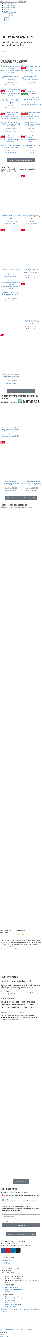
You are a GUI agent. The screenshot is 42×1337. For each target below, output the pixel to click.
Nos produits (5, 1260)
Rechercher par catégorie (14, 504)
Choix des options (10, 85)
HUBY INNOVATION (12, 1329)
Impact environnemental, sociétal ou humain (19, 397)
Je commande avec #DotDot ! (11, 436)
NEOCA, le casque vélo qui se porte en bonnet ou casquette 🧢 (11, 216)
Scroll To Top (4, 1336)
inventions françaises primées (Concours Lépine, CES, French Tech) (20, 170)
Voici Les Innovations (20, 402)
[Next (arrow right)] (3, 1334)
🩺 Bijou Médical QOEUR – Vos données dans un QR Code (31, 321)
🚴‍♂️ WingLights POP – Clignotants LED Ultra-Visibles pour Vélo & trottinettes (31, 77)
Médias (7, 1292)
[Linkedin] (13, 1250)
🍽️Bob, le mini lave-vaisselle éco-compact (11, 270)
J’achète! (31, 85)
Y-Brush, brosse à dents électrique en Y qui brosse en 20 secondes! (11, 77)
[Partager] (3, 1332)
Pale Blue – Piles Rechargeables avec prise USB (10, 483)
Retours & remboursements (13, 1299)
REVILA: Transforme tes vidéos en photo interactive (31, 98)
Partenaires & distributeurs (13, 1290)
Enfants (6, 19)
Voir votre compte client (12, 1297)
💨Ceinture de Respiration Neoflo (31, 146)
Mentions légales (10, 1307)
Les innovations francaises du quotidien (16, 506)
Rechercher (22, 1)
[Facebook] (3, 1250)
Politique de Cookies (11, 1303)
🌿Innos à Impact (9, 7)
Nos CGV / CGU (10, 1301)
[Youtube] (8, 1250)
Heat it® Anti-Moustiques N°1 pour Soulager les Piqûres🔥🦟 (31, 216)
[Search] (30, 12)
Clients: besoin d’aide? (12, 1288)
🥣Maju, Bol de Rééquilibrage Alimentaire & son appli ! (10, 146)
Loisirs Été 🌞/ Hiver (10, 5)
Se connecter (8, 24)
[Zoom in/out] (6, 1332)
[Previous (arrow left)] (1, 1334)
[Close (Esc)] (1, 1332)
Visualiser (19, 67)
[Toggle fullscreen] (4, 1332)
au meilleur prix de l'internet (11, 62)
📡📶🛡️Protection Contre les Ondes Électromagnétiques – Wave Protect (10, 376)
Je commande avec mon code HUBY (31, 105)
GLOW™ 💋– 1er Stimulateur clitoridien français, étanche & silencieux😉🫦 (10, 124)
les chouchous (8, 3)
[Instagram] (18, 1250)
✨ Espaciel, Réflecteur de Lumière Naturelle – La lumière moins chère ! (31, 483)
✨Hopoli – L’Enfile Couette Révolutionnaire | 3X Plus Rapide (10, 101)
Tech (5, 21)
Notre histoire (6, 1263)
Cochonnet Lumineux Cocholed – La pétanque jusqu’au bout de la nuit (31, 270)
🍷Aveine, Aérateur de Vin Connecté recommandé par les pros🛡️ (31, 124)
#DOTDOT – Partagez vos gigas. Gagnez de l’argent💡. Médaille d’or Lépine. (11, 429)
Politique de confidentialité (13, 1305)
